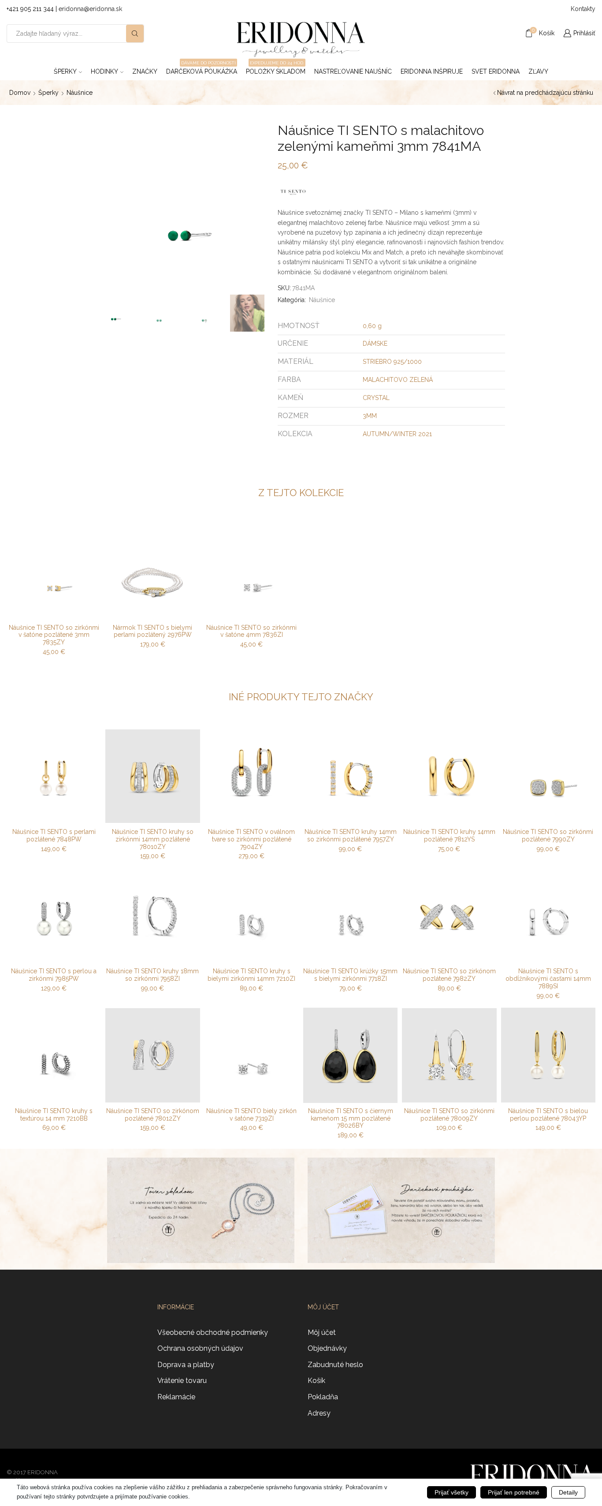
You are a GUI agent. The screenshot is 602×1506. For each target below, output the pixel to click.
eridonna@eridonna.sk (90, 8)
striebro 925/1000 (392, 361)
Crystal (376, 397)
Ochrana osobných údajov (200, 1348)
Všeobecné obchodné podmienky (212, 1332)
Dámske (375, 343)
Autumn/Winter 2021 (397, 433)
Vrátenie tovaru (182, 1380)
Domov (19, 92)
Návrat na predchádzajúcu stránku (545, 92)
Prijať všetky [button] (451, 1492)
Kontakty (583, 8)
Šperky (65, 71)
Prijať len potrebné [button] (513, 1492)
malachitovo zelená (398, 379)
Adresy (319, 1413)
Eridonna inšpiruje (432, 71)
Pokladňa (323, 1397)
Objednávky (327, 1348)
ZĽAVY (538, 71)
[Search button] (135, 33)
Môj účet (322, 1332)
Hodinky (104, 71)
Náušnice (80, 92)
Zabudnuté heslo (335, 1364)
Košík (316, 1380)
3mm (370, 415)
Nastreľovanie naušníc (353, 71)
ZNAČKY (144, 71)
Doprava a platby (185, 1364)
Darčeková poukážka (201, 69)
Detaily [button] (568, 1492)
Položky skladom (275, 69)
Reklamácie (176, 1397)
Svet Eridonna (496, 71)
